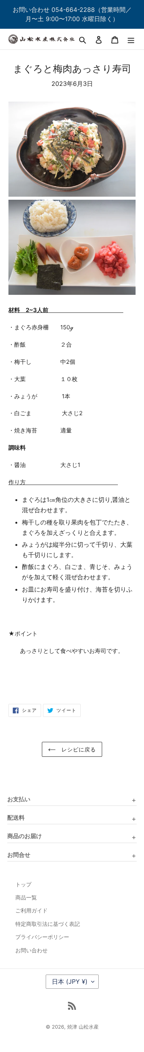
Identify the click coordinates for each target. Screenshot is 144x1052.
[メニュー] (131, 39)
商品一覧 (26, 897)
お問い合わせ (31, 950)
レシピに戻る (78, 749)
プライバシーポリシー (42, 937)
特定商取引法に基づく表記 (47, 924)
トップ (23, 884)
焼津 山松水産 (83, 1027)
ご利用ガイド (31, 910)
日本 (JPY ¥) (70, 981)
